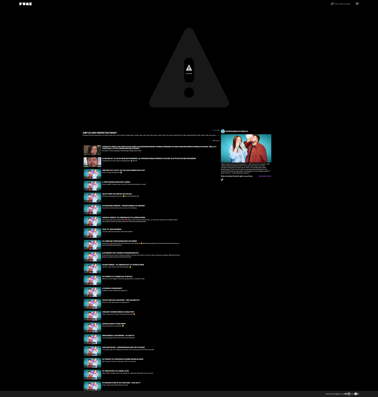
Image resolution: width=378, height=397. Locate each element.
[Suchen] (332, 4)
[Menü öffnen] (357, 4)
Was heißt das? (265, 176)
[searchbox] (344, 4)
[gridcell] (151, 150)
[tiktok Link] (222, 179)
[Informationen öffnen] (218, 135)
